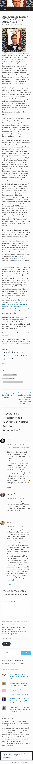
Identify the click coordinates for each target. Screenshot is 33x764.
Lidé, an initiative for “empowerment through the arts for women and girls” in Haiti (15, 304)
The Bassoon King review (13, 382)
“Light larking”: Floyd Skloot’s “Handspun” (8, 395)
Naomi (9, 440)
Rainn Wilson (9, 378)
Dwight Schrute (19, 83)
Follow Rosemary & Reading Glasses (15, 622)
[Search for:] (16, 653)
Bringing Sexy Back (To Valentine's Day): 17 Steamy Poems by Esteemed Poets (19, 692)
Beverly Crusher (20, 258)
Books (7, 370)
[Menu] (4, 9)
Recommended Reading (16, 370)
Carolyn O (18, 24)
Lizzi (9, 522)
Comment (25, 612)
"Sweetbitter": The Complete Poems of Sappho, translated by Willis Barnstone (20, 710)
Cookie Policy (8, 757)
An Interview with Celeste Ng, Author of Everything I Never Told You (20, 701)
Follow (6, 644)
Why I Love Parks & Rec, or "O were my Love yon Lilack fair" (19, 676)
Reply (9, 487)
